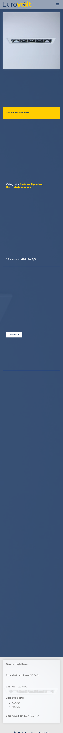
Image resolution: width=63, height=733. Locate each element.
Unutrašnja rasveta (18, 187)
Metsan (25, 184)
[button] (57, 4)
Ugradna (36, 184)
